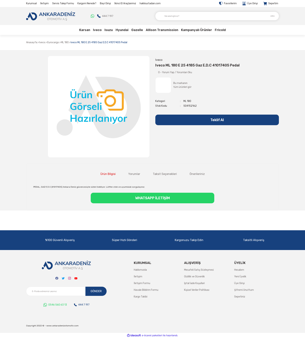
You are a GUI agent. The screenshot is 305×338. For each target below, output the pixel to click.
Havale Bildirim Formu (146, 289)
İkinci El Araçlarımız (125, 3)
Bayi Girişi (105, 3)
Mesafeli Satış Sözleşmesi (199, 269)
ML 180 (187, 101)
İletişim (44, 3)
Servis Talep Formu (63, 3)
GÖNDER (96, 291)
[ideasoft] (134, 335)
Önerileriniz (197, 174)
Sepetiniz (239, 296)
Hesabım (239, 269)
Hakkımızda (140, 269)
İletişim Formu (142, 283)
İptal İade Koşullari (194, 283)
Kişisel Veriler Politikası (196, 289)
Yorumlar (134, 174)
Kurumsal (31, 3)
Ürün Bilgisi (108, 174)
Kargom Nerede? (86, 3)
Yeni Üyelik (240, 276)
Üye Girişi (239, 283)
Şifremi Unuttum (244, 289)
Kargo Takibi (140, 296)
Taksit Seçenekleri (165, 174)
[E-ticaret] (152, 335)
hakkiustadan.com (150, 3)
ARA (272, 16)
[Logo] (50, 16)
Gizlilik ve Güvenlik (194, 276)
